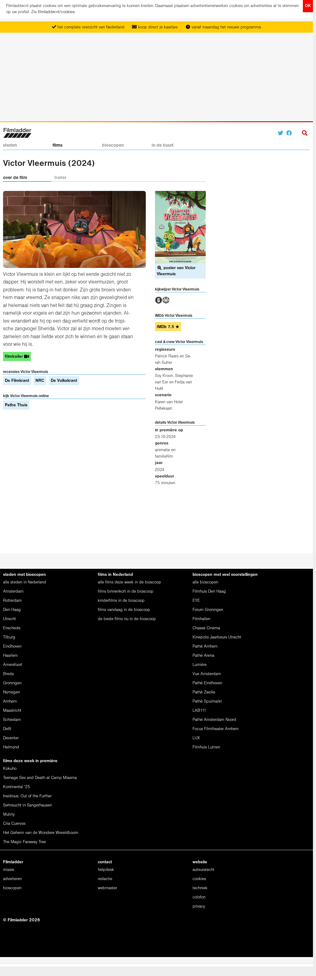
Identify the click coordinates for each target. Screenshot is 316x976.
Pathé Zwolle (204, 692)
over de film (15, 178)
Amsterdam (13, 591)
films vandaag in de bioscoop (124, 610)
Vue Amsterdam (207, 674)
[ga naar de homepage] (17, 132)
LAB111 (199, 710)
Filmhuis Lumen (206, 747)
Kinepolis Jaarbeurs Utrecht (217, 637)
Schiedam (12, 720)
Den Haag (12, 610)
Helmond (11, 747)
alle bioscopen (205, 582)
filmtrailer (14, 356)
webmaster (107, 888)
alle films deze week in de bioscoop (129, 582)
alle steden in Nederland (24, 582)
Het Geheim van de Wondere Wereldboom (40, 833)
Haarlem (10, 655)
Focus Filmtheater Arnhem (216, 729)
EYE (196, 600)
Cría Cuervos (14, 823)
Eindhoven (12, 646)
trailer (60, 178)
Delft (7, 729)
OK (308, 6)
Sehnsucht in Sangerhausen (27, 805)
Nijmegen (11, 692)
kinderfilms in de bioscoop (121, 600)
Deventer (11, 738)
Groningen (12, 683)
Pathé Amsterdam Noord (214, 720)
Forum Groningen (208, 610)
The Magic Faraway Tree (24, 842)
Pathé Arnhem (205, 646)
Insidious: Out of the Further (27, 796)
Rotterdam (12, 600)
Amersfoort (12, 665)
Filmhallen (201, 619)
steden (10, 145)
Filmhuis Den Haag (209, 591)
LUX (196, 738)
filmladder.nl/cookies (56, 12)
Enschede (11, 628)
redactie (105, 879)
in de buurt (163, 145)
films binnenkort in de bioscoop (125, 591)
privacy (199, 906)
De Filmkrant (17, 380)
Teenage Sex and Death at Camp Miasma (40, 778)
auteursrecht (203, 870)
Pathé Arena (203, 655)
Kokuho (10, 768)
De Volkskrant (64, 380)
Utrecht (9, 619)
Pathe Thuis (16, 405)
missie (8, 870)
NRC (39, 380)
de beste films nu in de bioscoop (127, 619)
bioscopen (113, 145)
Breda (8, 674)
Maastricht (12, 710)
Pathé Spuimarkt (207, 701)
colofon (199, 897)
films (57, 145)
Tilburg (9, 637)
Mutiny (9, 814)
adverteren (12, 879)
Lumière (200, 665)
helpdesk (106, 870)
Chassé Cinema (206, 628)
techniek (200, 888)
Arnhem (10, 701)
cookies (199, 879)
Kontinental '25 (16, 787)
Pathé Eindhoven (207, 683)
